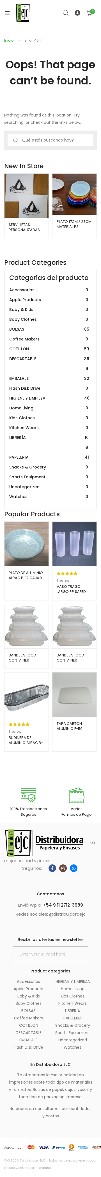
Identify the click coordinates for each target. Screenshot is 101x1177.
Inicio (9, 40)
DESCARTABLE (49, 363)
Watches (48, 496)
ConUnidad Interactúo (33, 1167)
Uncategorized (48, 487)
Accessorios (48, 290)
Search (66, 13)
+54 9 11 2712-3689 (63, 905)
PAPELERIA (49, 457)
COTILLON (49, 349)
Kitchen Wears (48, 428)
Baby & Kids (48, 309)
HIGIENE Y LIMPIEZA (49, 398)
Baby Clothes (48, 319)
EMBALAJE (49, 378)
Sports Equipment (48, 477)
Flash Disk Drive (48, 388)
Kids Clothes (48, 418)
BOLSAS (49, 329)
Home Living (48, 408)
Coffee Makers (48, 339)
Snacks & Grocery (48, 467)
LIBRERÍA (49, 442)
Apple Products (48, 299)
